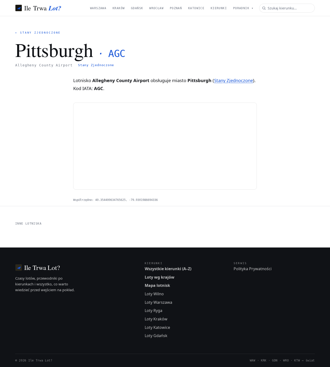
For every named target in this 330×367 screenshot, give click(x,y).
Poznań (176, 8)
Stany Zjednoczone (96, 65)
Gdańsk (137, 8)
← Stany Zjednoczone (38, 32)
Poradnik (243, 8)
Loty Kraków (156, 319)
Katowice (196, 8)
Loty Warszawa (158, 302)
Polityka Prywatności (253, 268)
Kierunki (219, 8)
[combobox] (287, 8)
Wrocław (156, 8)
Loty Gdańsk (156, 335)
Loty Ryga (153, 310)
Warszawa (98, 8)
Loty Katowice (157, 327)
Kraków (119, 8)
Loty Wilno (154, 293)
